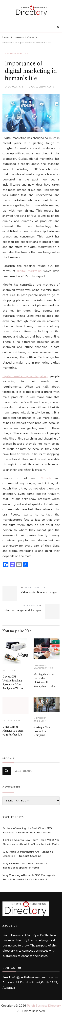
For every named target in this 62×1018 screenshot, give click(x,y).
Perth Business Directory (44, 1006)
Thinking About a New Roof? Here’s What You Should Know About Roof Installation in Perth (31, 842)
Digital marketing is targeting (25, 376)
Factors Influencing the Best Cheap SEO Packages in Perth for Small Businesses (27, 830)
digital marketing (29, 271)
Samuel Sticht (15, 87)
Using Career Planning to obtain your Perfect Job (12, 730)
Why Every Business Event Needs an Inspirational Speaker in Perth (24, 866)
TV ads (45, 478)
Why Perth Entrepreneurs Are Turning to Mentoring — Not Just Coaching (27, 854)
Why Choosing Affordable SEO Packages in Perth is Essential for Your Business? (29, 877)
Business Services (16, 53)
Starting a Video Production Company (43, 731)
